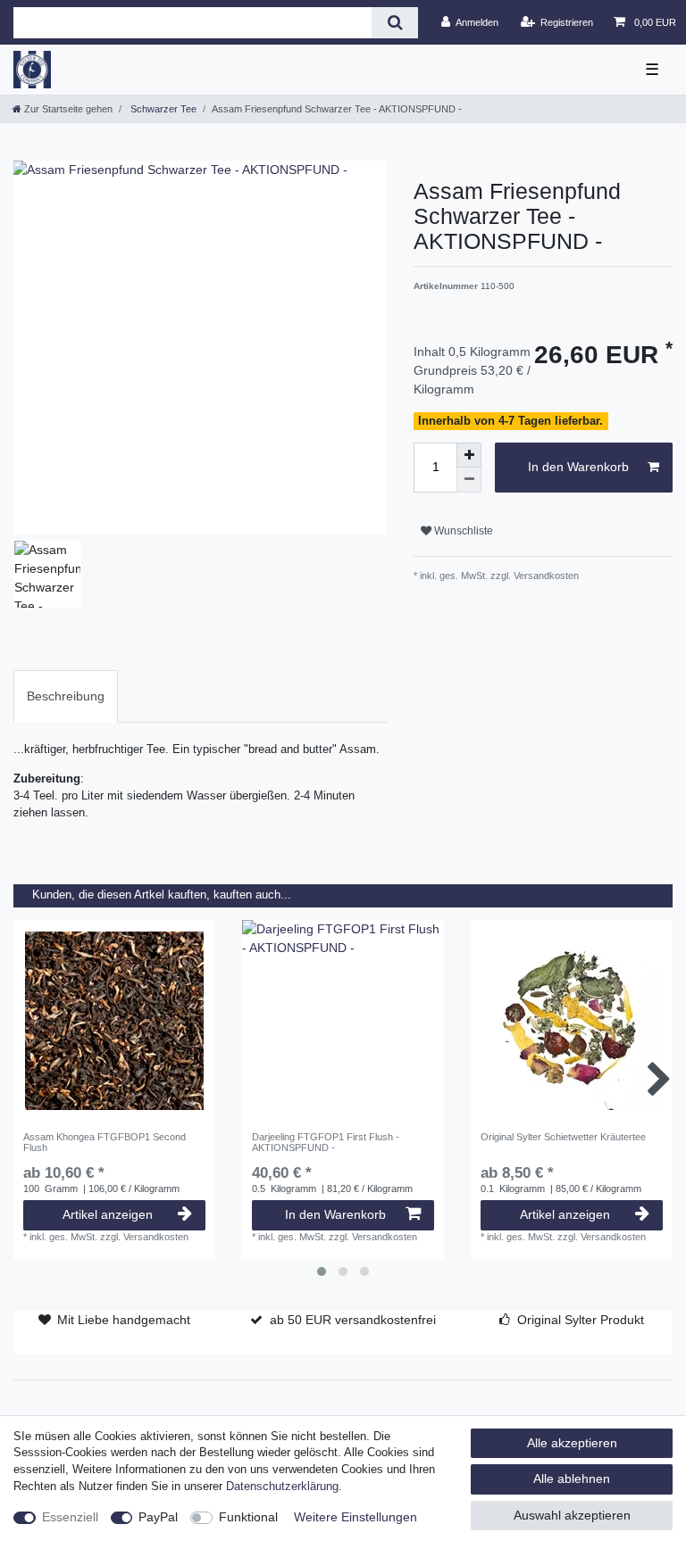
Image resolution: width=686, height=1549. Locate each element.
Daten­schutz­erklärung (282, 1486)
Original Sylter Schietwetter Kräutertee (563, 1136)
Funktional (248, 1517)
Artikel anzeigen (108, 1214)
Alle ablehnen (571, 1478)
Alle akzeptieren (572, 1443)
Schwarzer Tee (162, 109)
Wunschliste (462, 531)
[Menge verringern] (468, 480)
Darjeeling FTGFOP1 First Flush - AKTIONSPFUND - (325, 1142)
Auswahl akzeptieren (572, 1515)
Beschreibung (66, 696)
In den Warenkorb (578, 467)
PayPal (158, 1517)
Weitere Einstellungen (355, 1517)
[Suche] (394, 22)
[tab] (65, 696)
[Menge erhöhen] (468, 455)
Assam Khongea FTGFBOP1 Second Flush (104, 1142)
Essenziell (70, 1517)
